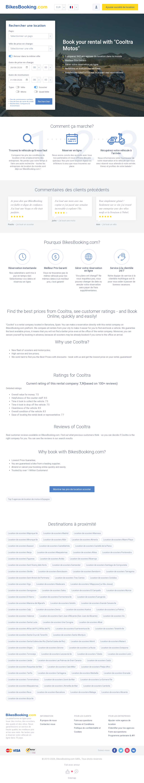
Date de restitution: (19, 75)
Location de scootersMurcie (118, 590)
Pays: (11, 31)
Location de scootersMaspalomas (52, 552)
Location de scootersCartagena (52, 673)
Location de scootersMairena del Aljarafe (26, 603)
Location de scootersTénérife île (109, 628)
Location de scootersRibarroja (83, 559)
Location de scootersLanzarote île (56, 654)
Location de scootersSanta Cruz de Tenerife (28, 635)
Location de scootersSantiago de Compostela (106, 565)
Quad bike (44, 91)
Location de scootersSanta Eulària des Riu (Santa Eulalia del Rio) (36, 641)
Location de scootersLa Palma (110, 609)
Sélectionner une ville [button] (22, 48)
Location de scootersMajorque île (23, 533)
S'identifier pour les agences (121, 728)
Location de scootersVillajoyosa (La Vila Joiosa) (92, 584)
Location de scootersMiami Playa (118, 540)
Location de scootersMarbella (85, 673)
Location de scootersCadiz (99, 660)
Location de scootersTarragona (120, 571)
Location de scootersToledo (89, 654)
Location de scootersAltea (85, 552)
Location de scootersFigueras (21, 559)
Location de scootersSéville (20, 571)
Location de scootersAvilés (52, 559)
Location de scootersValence (21, 616)
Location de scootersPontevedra (117, 552)
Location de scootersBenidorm (87, 571)
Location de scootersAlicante (115, 692)
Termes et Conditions (84, 724)
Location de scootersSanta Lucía (22, 622)
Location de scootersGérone (50, 648)
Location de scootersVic (114, 616)
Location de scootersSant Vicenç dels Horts (27, 565)
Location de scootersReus (19, 692)
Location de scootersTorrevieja (22, 654)
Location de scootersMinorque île (23, 540)
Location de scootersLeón (119, 654)
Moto (23, 91)
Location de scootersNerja (20, 552)
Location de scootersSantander (66, 565)
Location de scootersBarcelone (51, 692)
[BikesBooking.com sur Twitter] (120, 750)
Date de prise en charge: (21, 62)
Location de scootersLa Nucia (82, 648)
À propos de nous (48, 720)
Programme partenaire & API (121, 735)
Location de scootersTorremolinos (23, 679)
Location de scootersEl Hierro (21, 597)
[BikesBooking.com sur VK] (133, 750)
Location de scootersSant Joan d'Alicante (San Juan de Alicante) (68, 616)
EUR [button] (58, 7)
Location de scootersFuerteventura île (73, 628)
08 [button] (34, 67)
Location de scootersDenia (48, 609)
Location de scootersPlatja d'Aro (95, 667)
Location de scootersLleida (20, 660)
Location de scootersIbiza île (20, 698)
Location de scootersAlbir (54, 540)
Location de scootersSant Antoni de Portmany (28, 578)
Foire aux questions (83, 720)
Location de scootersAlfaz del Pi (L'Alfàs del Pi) (29, 628)
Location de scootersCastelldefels (54, 546)
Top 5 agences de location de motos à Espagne (29, 499)
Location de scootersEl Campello (86, 590)
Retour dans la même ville (27, 56)
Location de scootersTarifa (20, 673)
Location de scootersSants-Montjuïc (69, 635)
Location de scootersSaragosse (22, 590)
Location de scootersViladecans (50, 584)
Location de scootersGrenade (117, 673)
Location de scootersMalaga (83, 692)
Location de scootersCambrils (96, 686)
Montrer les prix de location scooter (72, 489)
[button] (73, 7)
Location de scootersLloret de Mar (59, 679)
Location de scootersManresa (87, 533)
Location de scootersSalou (54, 590)
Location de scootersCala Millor (62, 667)
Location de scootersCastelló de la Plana (93, 546)
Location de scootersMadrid (55, 533)
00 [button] (46, 67)
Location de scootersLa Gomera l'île (96, 679)
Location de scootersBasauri (21, 546)
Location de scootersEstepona (114, 648)
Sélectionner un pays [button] (22, 36)
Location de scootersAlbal (90, 622)
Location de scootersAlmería (85, 540)
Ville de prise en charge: (21, 43)
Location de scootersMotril (83, 641)
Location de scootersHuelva (78, 609)
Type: (11, 87)
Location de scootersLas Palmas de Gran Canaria (59, 660)
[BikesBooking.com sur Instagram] (127, 750)
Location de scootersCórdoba (103, 578)
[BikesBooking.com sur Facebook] (114, 750)
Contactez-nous (47, 724)
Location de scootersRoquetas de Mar (25, 667)
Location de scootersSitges (20, 648)
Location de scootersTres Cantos (70, 578)
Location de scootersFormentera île (56, 597)
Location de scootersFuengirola (91, 597)
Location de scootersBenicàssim (52, 571)
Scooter (43, 87)
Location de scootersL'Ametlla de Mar (61, 686)
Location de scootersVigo (19, 584)
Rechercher (44, 101)
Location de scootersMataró (113, 641)
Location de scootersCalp (19, 609)
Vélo (23, 87)
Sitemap (72, 778)
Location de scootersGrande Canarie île (98, 603)
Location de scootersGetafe (63, 603)
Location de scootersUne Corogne (58, 622)
